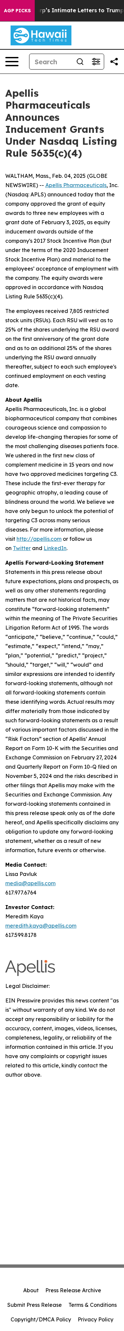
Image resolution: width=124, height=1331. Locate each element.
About (31, 1290)
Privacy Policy (95, 1319)
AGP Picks (17, 11)
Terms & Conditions (92, 1305)
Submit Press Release (34, 1305)
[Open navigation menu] (12, 61)
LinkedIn (55, 548)
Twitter (22, 548)
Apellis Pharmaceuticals (75, 185)
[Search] (80, 61)
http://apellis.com (39, 539)
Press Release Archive (73, 1290)
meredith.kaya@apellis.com (40, 925)
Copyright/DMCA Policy (41, 1319)
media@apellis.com (30, 883)
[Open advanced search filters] (96, 61)
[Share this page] (114, 61)
